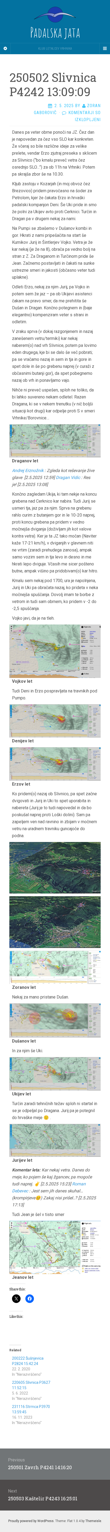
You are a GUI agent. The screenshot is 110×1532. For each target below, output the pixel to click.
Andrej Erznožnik (28, 470)
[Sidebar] (5, 48)
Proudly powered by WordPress (31, 1521)
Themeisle (93, 1521)
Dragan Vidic (68, 477)
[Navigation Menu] (104, 48)
